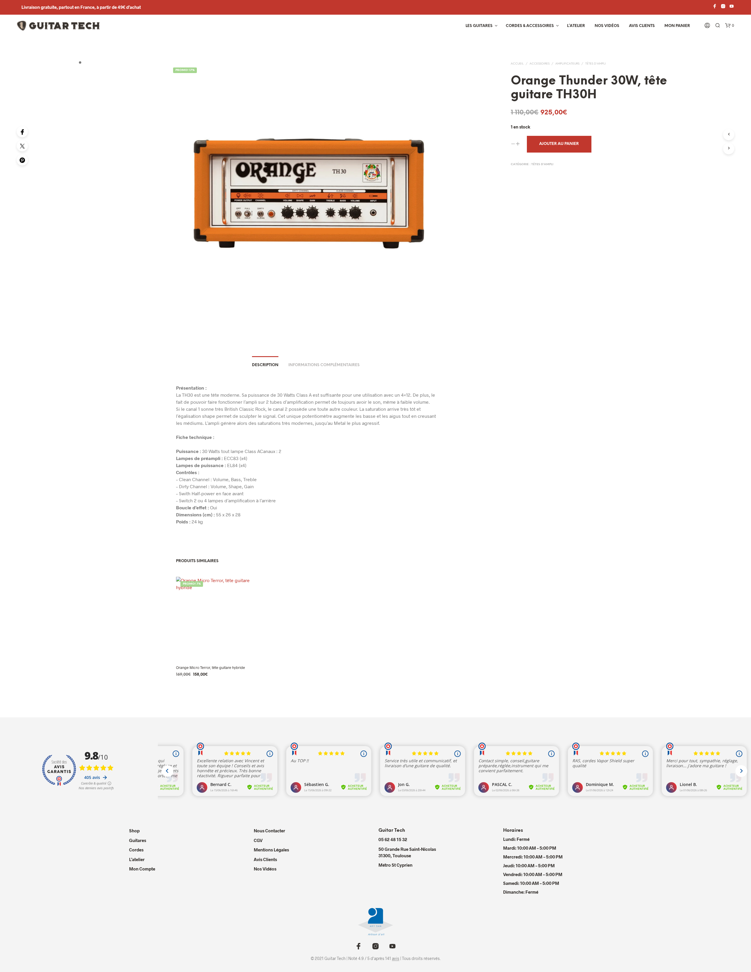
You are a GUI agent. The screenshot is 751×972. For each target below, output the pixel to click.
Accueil (517, 63)
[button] (729, 25)
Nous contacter (269, 830)
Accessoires (539, 63)
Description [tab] (265, 365)
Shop (134, 830)
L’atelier (576, 26)
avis (395, 958)
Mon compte (142, 868)
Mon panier (677, 26)
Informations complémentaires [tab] (324, 365)
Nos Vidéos (265, 868)
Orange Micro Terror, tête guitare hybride (210, 667)
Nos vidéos (607, 26)
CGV (258, 840)
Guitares (137, 840)
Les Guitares (479, 26)
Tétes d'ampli (595, 63)
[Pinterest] (22, 159)
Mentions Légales (271, 849)
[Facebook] (22, 131)
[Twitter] (22, 145)
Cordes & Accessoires (530, 26)
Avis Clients (642, 26)
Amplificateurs (567, 63)
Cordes (136, 849)
